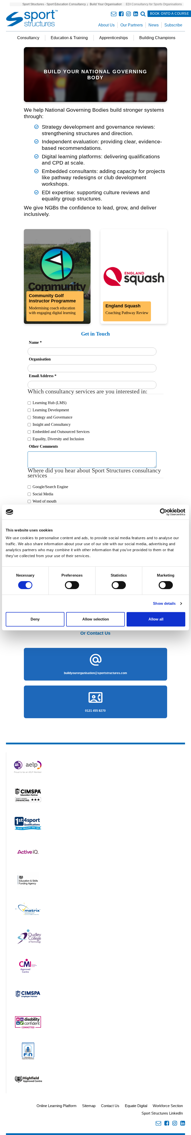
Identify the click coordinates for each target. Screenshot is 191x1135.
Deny (35, 619)
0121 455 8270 (95, 710)
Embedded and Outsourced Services (61, 432)
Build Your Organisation (106, 4)
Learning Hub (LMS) (49, 403)
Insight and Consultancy (52, 424)
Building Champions (157, 38)
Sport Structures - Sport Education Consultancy (54, 4)
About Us (106, 25)
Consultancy (28, 38)
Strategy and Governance (52, 417)
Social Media (43, 494)
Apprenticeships (113, 38)
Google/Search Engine (50, 487)
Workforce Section (168, 1106)
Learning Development (51, 410)
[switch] (72, 585)
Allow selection (95, 619)
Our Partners (131, 25)
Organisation (40, 359)
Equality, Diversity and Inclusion (58, 439)
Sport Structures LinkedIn (162, 1113)
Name (35, 342)
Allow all (155, 619)
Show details (164, 603)
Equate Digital (136, 1106)
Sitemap (89, 1106)
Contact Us (110, 1106)
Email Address (42, 376)
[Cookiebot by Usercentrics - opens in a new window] (163, 512)
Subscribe (173, 25)
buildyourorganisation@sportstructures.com (95, 673)
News (153, 25)
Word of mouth (44, 501)
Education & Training (69, 38)
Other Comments (43, 446)
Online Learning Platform (57, 1106)
